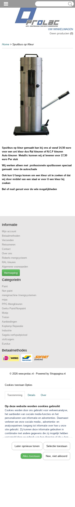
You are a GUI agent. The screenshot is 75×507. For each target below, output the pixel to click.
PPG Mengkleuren (12, 304)
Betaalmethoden (11, 235)
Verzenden (8, 240)
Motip (5, 312)
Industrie (7, 330)
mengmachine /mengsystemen (19, 295)
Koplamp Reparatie (12, 326)
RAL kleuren (9, 262)
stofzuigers (8, 339)
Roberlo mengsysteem (14, 257)
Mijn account (9, 231)
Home (5, 44)
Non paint (7, 290)
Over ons (7, 253)
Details (31, 395)
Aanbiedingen (9, 321)
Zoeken (69, 4)
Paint (5, 286)
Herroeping (11, 273)
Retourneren (8, 244)
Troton (5, 317)
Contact (6, 249)
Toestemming (14, 395)
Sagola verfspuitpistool (14, 334)
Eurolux (6, 343)
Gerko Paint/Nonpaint (14, 308)
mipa (4, 299)
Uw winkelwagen (60, 29)
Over (43, 395)
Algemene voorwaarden (15, 266)
